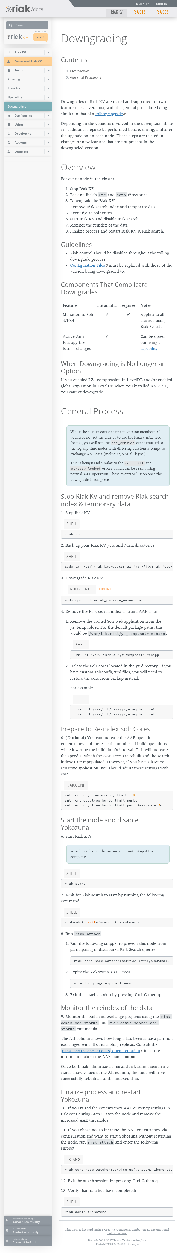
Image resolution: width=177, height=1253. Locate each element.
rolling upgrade (109, 114)
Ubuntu (107, 589)
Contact (162, 3)
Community (141, 3)
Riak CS (163, 12)
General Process (84, 77)
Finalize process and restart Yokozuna (101, 1096)
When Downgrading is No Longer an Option (113, 367)
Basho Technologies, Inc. (129, 1240)
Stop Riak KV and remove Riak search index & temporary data (115, 500)
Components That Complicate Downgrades (104, 288)
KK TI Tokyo (130, 1244)
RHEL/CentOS (82, 589)
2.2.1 (41, 37)
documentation (101, 1050)
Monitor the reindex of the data (107, 1007)
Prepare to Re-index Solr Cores (105, 729)
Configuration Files (87, 265)
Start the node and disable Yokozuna (99, 824)
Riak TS (140, 12)
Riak (19, 36)
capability (149, 348)
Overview (78, 71)
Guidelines (76, 244)
